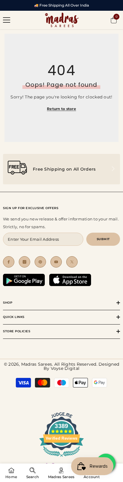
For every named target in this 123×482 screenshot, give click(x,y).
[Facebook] (8, 262)
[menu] (6, 20)
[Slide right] (113, 169)
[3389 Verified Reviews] (61, 458)
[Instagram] (24, 262)
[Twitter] (72, 262)
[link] (61, 169)
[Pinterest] (40, 262)
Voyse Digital (65, 368)
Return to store (61, 108)
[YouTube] (56, 262)
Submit (103, 239)
